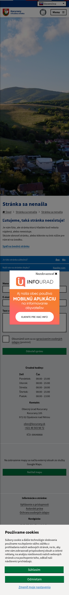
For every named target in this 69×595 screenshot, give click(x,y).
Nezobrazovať (45, 274)
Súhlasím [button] (34, 570)
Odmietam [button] (34, 579)
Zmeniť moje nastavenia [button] (35, 587)
